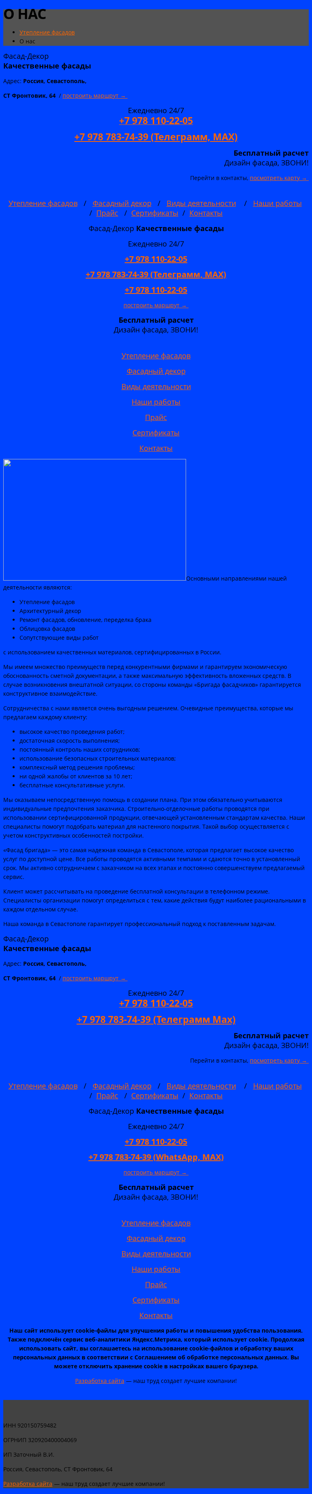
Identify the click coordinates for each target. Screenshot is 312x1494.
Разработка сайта (99, 1381)
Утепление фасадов (43, 203)
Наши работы (277, 203)
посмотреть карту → (279, 178)
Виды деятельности (201, 203)
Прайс (107, 213)
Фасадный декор (122, 203)
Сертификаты (154, 213)
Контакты (206, 213)
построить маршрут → (95, 95)
